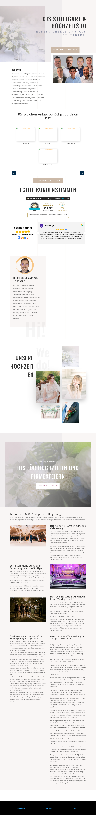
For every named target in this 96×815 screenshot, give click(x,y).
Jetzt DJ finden (48, 486)
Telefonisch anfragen (48, 180)
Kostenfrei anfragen (65, 50)
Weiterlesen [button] (61, 241)
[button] (85, 233)
